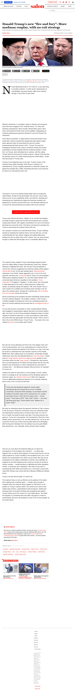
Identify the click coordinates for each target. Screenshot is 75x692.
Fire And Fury (43, 549)
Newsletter (52, 2)
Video (69, 6)
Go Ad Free (38, 649)
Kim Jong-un (23, 551)
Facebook (33, 533)
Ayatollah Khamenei (15, 549)
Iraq (17, 551)
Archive (36, 647)
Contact (36, 638)
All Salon (5, 549)
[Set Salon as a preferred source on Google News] (46, 71)
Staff (36, 636)
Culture (18, 6)
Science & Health (52, 6)
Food (26, 6)
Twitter (40, 533)
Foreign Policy (7, 551)
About (35, 633)
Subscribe (8, 2)
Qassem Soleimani (8, 554)
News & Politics (8, 6)
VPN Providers (37, 686)
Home (36, 631)
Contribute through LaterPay (11, 535)
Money (63, 6)
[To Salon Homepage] (37, 6)
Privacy (36, 640)
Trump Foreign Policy (20, 554)
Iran (13, 551)
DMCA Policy (37, 688)
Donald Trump (25, 549)
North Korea (41, 551)
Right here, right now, (32, 81)
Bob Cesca (7, 33)
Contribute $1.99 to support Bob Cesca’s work (26, 212)
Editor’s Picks (34, 549)
